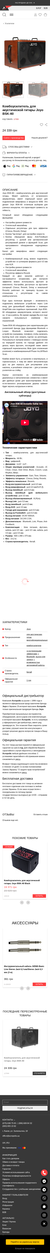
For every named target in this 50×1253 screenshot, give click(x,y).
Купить (39, 896)
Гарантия (6, 1169)
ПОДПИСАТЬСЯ (25, 1108)
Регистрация (8, 1202)
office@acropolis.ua (11, 1136)
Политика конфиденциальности (16, 1176)
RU (8, 1143)
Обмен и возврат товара (13, 1162)
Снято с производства (14, 138)
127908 (6, 1073)
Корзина (6, 1209)
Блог (38, 8)
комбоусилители (34, 646)
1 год (29, 680)
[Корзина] (45, 14)
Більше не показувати (25, 1249)
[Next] (28, 902)
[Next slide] (43, 53)
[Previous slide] (6, 53)
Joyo (23, 328)
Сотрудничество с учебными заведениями (21, 1189)
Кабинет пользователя (15, 1195)
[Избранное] (40, 14)
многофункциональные (37, 640)
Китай (29, 672)
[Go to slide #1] (13, 90)
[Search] (4, 14)
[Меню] (11, 14)
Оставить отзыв (40, 814)
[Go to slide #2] (38, 90)
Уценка (12, 1222)
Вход (4, 1198)
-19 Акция (8, 847)
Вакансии (6, 1229)
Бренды (6, 1232)
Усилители (9, 23)
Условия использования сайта (16, 1172)
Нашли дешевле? (40, 138)
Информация (9, 1155)
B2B (46, 8)
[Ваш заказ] (35, 14)
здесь (17, 759)
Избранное (7, 1205)
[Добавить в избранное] (41, 124)
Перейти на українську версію (25, 1242)
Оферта (6, 1179)
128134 (6, 896)
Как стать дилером (10, 1158)
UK (3, 1143)
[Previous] (22, 902)
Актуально (8, 1218)
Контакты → (8, 1120)
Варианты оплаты (17, 153)
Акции (5, 1222)
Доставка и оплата (10, 1165)
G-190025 (7, 984)
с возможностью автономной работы (36, 662)
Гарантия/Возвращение (20, 175)
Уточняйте (39, 1073)
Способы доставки (18, 147)
